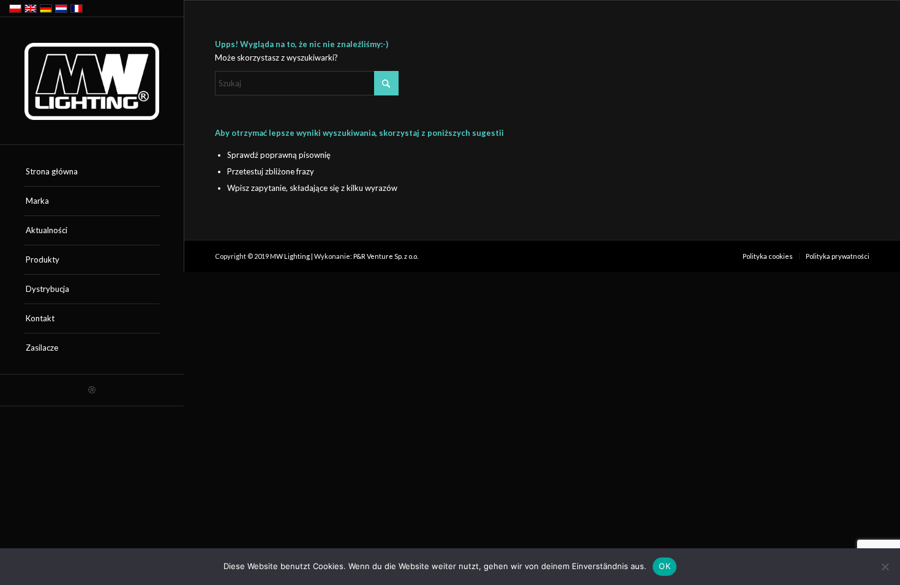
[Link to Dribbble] (92, 390)
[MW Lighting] (91, 81)
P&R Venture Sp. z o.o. (385, 256)
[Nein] (885, 567)
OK (664, 566)
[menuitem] (92, 172)
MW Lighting (290, 256)
